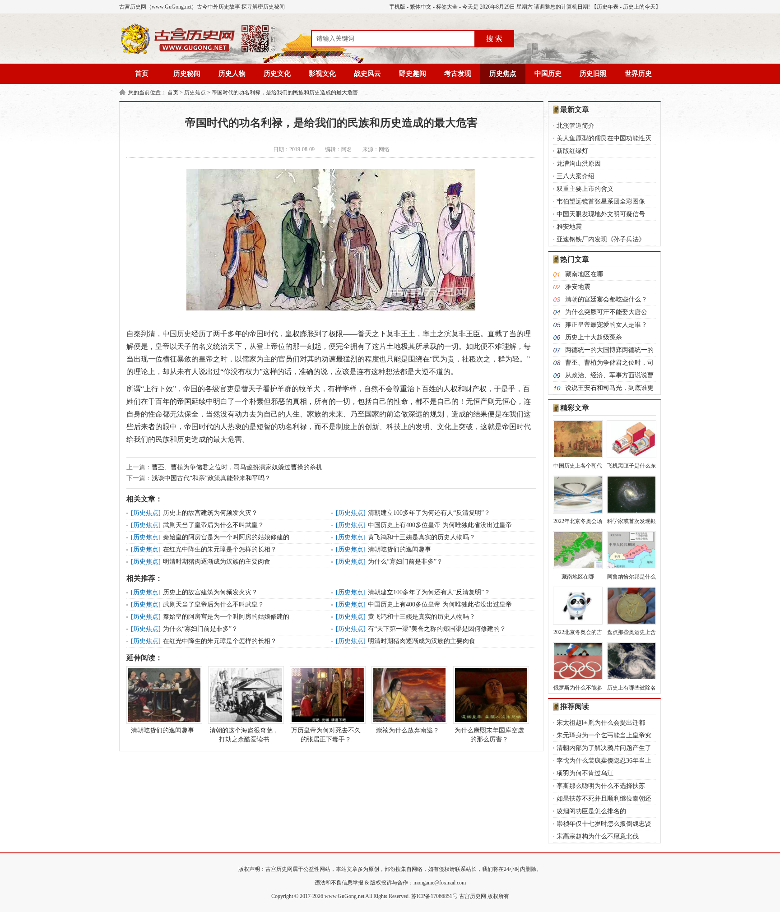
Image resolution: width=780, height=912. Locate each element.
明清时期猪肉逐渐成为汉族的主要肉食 (216, 561)
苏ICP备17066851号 (434, 896)
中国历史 (548, 73)
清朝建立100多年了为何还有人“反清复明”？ (429, 512)
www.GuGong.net (344, 896)
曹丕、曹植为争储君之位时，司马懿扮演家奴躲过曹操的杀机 (237, 467)
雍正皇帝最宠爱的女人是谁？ (606, 324)
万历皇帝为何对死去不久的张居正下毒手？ (326, 735)
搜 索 (494, 38)
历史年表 (607, 7)
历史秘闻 (186, 73)
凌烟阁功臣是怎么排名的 (591, 811)
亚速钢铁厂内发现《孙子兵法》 (601, 239)
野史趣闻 (412, 73)
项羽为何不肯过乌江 (585, 773)
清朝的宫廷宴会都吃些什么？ (606, 299)
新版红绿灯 (572, 151)
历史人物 (232, 73)
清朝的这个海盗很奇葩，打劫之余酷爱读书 (244, 735)
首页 (142, 73)
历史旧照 (593, 73)
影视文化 (322, 73)
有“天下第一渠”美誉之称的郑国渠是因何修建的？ (437, 628)
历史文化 (277, 73)
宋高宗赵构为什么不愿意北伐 (598, 836)
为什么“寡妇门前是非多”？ (405, 561)
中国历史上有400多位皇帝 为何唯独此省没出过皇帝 (440, 525)
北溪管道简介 (575, 125)
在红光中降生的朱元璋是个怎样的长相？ (220, 549)
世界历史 (638, 73)
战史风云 (367, 73)
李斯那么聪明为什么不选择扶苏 (601, 785)
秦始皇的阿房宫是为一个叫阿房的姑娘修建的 (226, 537)
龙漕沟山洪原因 (579, 163)
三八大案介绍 (575, 176)
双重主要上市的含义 (585, 188)
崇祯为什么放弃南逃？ (407, 730)
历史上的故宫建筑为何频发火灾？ (210, 512)
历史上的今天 (639, 7)
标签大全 (447, 7)
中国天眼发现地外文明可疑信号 (601, 214)
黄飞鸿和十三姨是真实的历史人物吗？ (421, 537)
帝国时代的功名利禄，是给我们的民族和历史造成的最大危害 (285, 92)
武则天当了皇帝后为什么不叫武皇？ (213, 525)
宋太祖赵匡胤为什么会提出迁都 (601, 722)
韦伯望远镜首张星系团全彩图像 (601, 201)
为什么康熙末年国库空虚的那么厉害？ (489, 735)
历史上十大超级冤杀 (593, 337)
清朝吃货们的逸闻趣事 (399, 549)
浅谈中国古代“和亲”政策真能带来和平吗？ (211, 478)
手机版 (397, 7)
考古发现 (457, 73)
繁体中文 (421, 7)
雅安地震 (569, 226)
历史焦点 (502, 73)
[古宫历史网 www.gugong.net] (198, 53)
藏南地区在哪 (584, 274)
